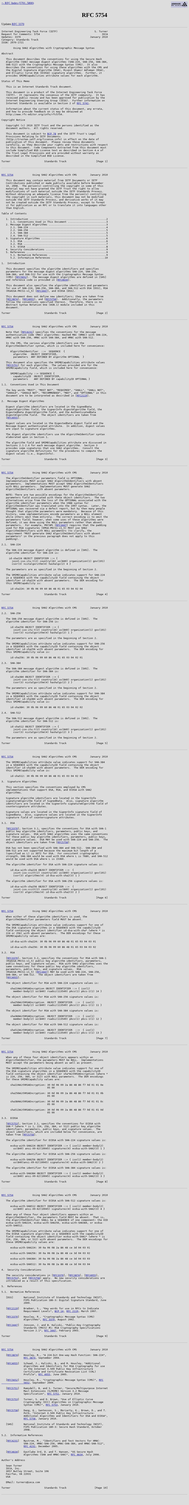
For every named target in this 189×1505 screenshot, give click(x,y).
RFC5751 (12, 365)
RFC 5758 (29, 1418)
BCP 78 (51, 133)
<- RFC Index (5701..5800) (17, 3)
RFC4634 (63, 279)
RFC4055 (29, 299)
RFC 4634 (77, 1454)
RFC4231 (27, 332)
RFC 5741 (83, 103)
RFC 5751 (53, 1393)
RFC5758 (51, 299)
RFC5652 (21, 277)
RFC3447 (42, 291)
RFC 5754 (7, 174)
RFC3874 (12, 299)
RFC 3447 (50, 1330)
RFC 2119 (72, 1311)
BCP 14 (59, 1311)
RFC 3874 (29, 1357)
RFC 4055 (44, 1374)
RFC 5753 (52, 1404)
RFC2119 (82, 395)
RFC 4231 (29, 1446)
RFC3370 (12, 828)
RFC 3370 (18, 24)
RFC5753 (12, 1123)
